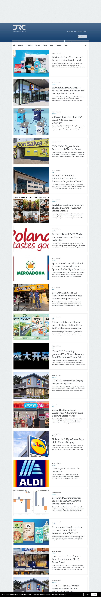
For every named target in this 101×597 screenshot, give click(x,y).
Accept (94, 594)
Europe (38, 45)
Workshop (29, 45)
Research (20, 45)
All (14, 45)
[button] (85, 45)
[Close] (99, 594)
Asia (51, 45)
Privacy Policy (62, 594)
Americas (58, 45)
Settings (87, 594)
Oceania (45, 45)
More (66, 45)
